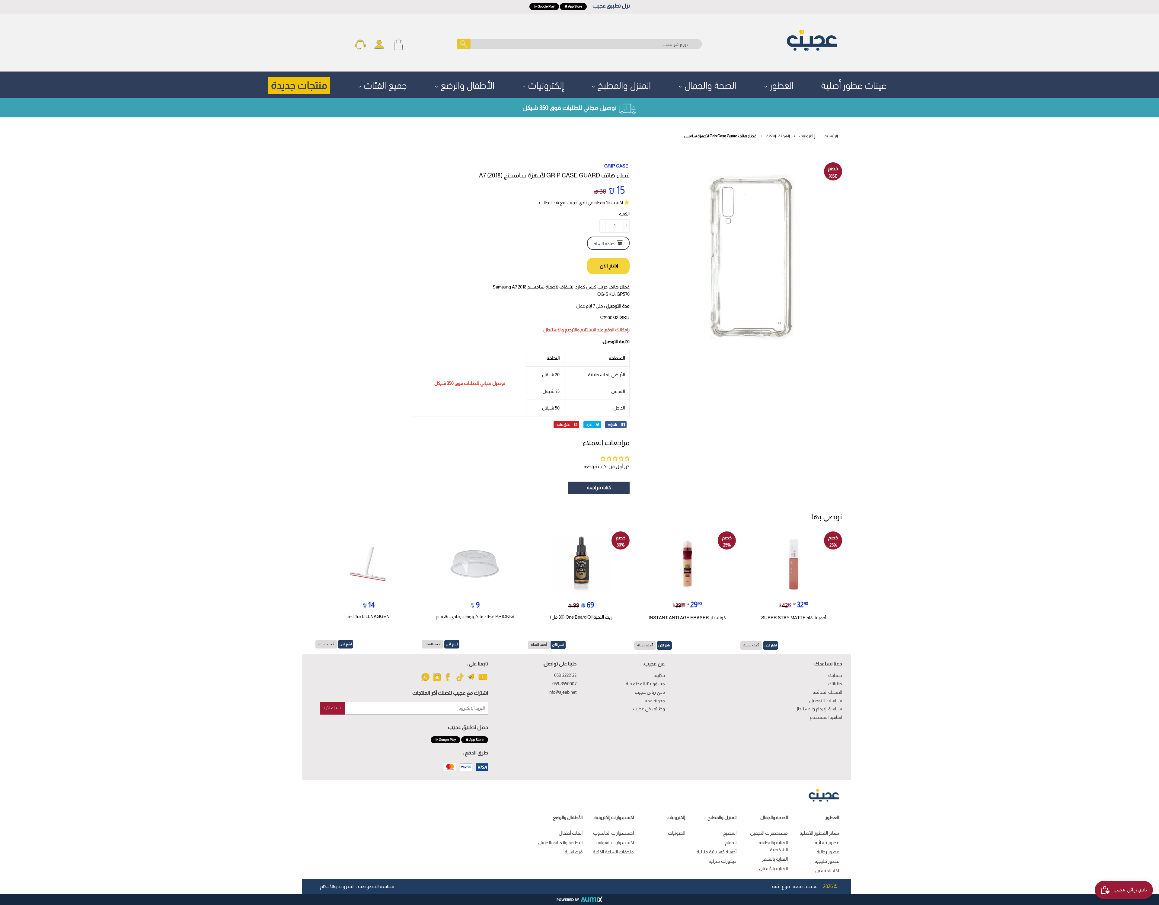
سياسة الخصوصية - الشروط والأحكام (357, 886)
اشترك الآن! (332, 708)
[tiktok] (460, 680)
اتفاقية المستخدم (826, 717)
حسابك (835, 675)
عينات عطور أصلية (853, 84)
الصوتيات (676, 833)
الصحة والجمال (709, 84)
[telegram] (471, 680)
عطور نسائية (827, 842)
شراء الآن (608, 266)
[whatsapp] (425, 680)
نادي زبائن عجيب (650, 692)
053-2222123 (565, 675)
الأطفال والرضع (466, 84)
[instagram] (437, 680)
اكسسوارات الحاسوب (613, 833)
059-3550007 (564, 683)
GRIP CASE (616, 165)
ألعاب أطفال (571, 833)
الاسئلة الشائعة (827, 692)
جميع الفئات (384, 84)
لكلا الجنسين (827, 870)
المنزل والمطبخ (623, 84)
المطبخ (729, 833)
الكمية (624, 214)
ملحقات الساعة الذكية (613, 851)
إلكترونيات (545, 84)
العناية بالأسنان (773, 868)
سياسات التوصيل (825, 700)
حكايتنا (659, 675)
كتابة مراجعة (599, 487)
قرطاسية (574, 851)
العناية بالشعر (775, 859)
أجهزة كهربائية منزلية (716, 851)
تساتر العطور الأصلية (819, 833)
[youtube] (482, 680)
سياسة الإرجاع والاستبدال (818, 708)
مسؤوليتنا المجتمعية (645, 683)
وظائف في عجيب (649, 708)
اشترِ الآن (771, 645)
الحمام (730, 842)
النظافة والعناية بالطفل (560, 842)
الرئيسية (831, 136)
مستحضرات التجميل (769, 833)
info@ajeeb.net (562, 692)
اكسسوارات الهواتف (614, 842)
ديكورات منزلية (722, 861)
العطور (780, 84)
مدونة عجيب (653, 700)
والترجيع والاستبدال (561, 329)
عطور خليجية (827, 861)
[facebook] (448, 680)
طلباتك (835, 683)
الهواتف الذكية (778, 136)
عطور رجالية (827, 851)
